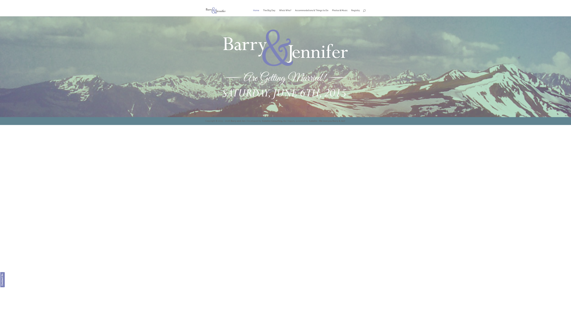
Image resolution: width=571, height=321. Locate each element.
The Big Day (288, 2)
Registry (362, 2)
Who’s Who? (302, 2)
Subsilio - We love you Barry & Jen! (327, 121)
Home (278, 2)
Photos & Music (349, 2)
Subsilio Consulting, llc (274, 121)
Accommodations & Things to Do (324, 2)
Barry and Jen (238, 121)
